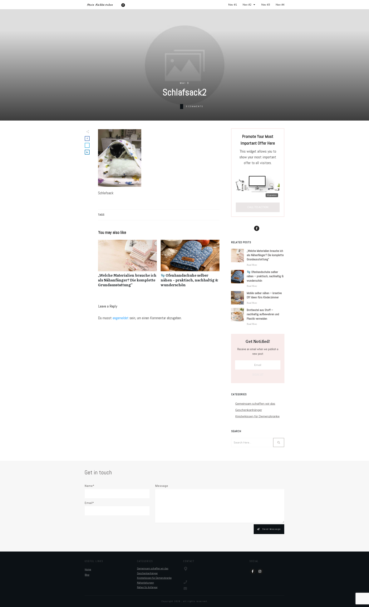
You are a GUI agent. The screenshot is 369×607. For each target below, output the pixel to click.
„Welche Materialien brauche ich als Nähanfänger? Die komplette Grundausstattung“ (127, 265)
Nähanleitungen (145, 582)
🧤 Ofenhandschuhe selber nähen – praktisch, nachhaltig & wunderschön (190, 265)
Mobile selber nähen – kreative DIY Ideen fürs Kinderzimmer (264, 295)
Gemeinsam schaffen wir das (255, 403)
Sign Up (257, 374)
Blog (87, 574)
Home (88, 569)
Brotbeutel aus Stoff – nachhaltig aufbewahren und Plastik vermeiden (263, 314)
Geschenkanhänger (248, 410)
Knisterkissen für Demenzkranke (257, 416)
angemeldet (121, 317)
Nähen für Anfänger (147, 587)
